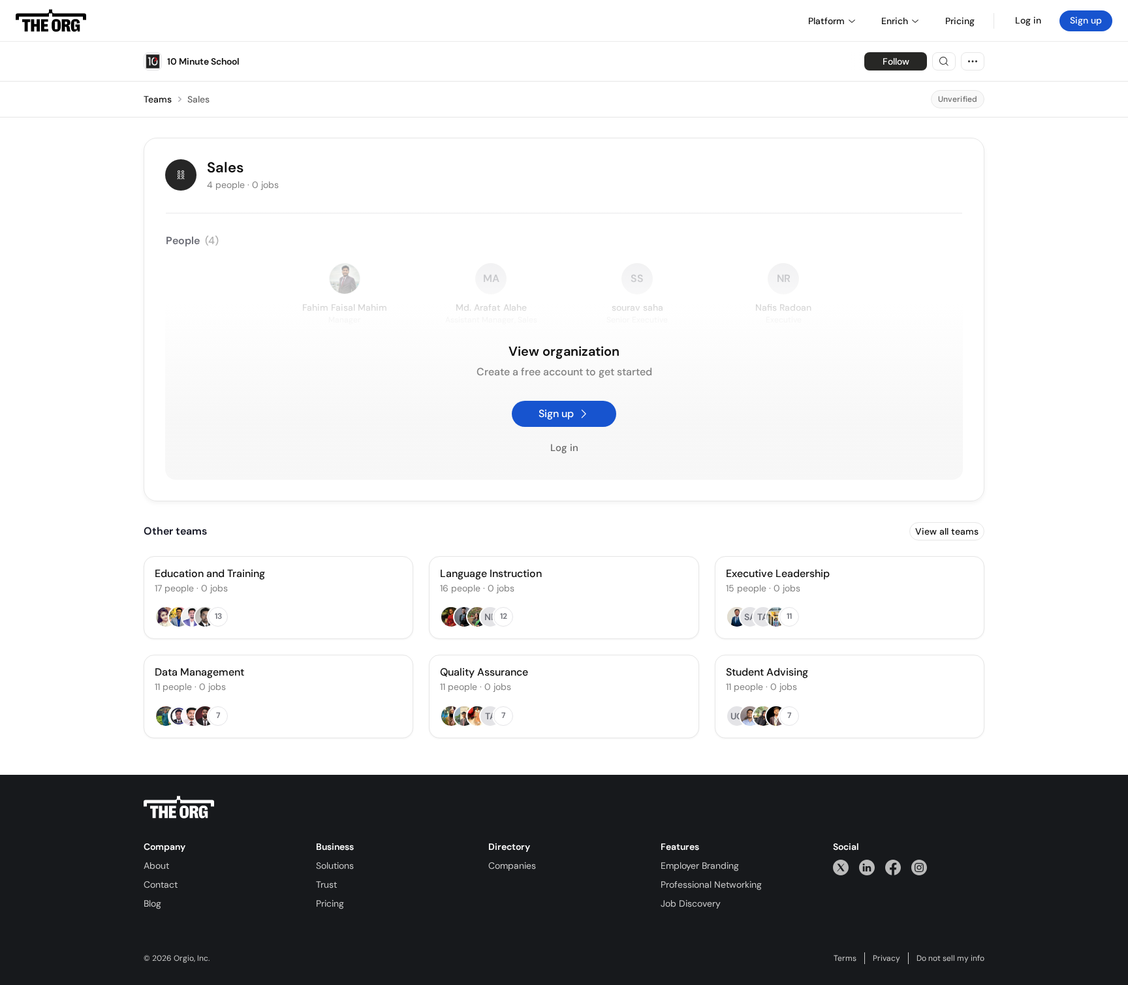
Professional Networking (711, 884)
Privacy (886, 958)
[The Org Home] (51, 21)
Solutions (335, 865)
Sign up (1086, 20)
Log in (1028, 20)
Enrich (894, 21)
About (156, 865)
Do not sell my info (950, 958)
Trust (326, 884)
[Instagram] (919, 867)
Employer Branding (700, 865)
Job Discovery (691, 903)
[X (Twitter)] (841, 867)
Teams (158, 99)
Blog (152, 903)
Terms (845, 958)
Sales (198, 99)
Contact (161, 884)
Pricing (330, 903)
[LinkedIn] (867, 867)
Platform (826, 21)
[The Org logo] (179, 807)
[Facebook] (893, 867)
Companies (512, 865)
